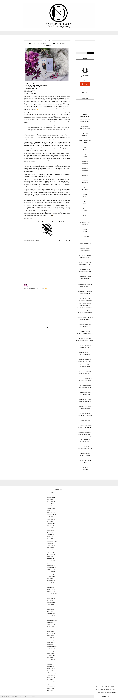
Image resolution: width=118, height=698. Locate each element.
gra (85, 147)
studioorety (85, 224)
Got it (109, 696)
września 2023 (50, 569)
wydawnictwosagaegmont (85, 415)
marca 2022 (49, 609)
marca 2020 (49, 662)
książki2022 (85, 173)
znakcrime (85, 469)
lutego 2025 (49, 532)
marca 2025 (49, 530)
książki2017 (85, 161)
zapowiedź (85, 467)
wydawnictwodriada (85, 298)
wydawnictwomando (85, 357)
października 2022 (51, 593)
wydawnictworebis (85, 408)
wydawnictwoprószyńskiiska (85, 404)
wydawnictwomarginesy (85, 359)
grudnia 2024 (50, 536)
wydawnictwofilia (85, 314)
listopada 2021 (50, 618)
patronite (85, 208)
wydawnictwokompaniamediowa (85, 333)
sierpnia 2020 (50, 651)
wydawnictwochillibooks (85, 276)
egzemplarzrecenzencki (85, 140)
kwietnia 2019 (50, 686)
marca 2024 (49, 556)
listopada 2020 (50, 644)
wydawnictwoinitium (85, 326)
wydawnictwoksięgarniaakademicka (85, 340)
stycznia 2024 (50, 560)
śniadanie (85, 229)
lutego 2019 (49, 690)
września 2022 (50, 596)
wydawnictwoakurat (85, 252)
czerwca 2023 (50, 576)
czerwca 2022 (50, 602)
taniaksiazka (85, 234)
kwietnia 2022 (50, 607)
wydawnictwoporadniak (85, 399)
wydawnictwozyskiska (85, 460)
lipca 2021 (49, 626)
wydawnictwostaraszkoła (85, 432)
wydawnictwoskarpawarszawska (85, 418)
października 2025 (51, 514)
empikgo (85, 142)
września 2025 (50, 516)
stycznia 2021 (50, 640)
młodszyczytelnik (85, 191)
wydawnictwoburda (85, 274)
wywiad (85, 465)
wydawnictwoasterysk (85, 259)
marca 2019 (49, 688)
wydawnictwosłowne (85, 422)
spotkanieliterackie (85, 222)
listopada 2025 (50, 512)
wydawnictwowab (85, 446)
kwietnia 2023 (50, 580)
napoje (85, 196)
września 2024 (50, 543)
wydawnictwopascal (85, 394)
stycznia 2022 (50, 613)
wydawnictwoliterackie (85, 352)
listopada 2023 (50, 565)
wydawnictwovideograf (85, 443)
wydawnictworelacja (85, 411)
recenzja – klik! (65, 104)
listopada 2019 (50, 670)
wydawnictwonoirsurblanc (85, 378)
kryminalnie (85, 159)
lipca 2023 (49, 574)
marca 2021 (49, 635)
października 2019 (51, 673)
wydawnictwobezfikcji (85, 264)
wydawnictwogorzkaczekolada (85, 317)
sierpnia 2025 (50, 519)
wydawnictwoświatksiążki (85, 436)
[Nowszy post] (24, 327)
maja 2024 (49, 552)
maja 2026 (49, 499)
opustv (85, 203)
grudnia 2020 (50, 642)
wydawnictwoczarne (85, 286)
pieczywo (85, 210)
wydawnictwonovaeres (85, 380)
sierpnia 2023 (50, 571)
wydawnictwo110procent (85, 243)
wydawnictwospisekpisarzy (85, 427)
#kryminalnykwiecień (85, 123)
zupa (85, 472)
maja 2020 (49, 657)
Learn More (104, 696)
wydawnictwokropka (85, 336)
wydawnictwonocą (85, 375)
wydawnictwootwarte (85, 392)
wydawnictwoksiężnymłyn (85, 343)
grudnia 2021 (50, 615)
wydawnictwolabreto (85, 345)
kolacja (85, 154)
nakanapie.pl (85, 194)
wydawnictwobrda (85, 269)
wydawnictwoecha (85, 305)
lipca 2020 (49, 653)
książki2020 (85, 168)
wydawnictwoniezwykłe (85, 373)
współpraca (85, 241)
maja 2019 (49, 683)
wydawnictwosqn (85, 429)
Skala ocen (43, 33)
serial (85, 217)
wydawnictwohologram (85, 324)
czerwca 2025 (50, 523)
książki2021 (85, 170)
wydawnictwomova (85, 366)
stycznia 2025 (50, 534)
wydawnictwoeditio (85, 310)
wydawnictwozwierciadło (85, 458)
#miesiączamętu (85, 126)
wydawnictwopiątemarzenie (85, 397)
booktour (85, 133)
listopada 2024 (50, 538)
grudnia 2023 (50, 563)
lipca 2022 (49, 600)
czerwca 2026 (50, 497)
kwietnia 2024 (50, 554)
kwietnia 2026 (50, 501)
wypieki (85, 462)
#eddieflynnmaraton (85, 121)
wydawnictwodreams (85, 296)
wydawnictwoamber (85, 257)
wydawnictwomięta (85, 364)
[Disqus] (47, 264)
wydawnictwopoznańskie (85, 401)
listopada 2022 (50, 591)
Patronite (55, 33)
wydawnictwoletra (85, 347)
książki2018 (85, 163)
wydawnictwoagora (85, 248)
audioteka (85, 130)
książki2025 (85, 180)
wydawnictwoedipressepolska (85, 307)
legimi (85, 187)
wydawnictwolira (85, 350)
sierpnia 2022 (50, 598)
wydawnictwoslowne (85, 420)
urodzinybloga (85, 236)
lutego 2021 (49, 637)
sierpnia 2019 (50, 677)
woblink (85, 238)
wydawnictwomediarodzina (85, 361)
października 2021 (51, 620)
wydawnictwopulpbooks (85, 406)
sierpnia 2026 (50, 492)
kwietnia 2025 (50, 527)
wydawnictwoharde (85, 319)
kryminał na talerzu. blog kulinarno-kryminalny (20, 696)
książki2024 (85, 177)
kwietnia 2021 (50, 633)
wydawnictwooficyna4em (85, 385)
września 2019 (50, 675)
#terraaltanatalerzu (85, 128)
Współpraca (63, 33)
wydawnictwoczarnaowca (85, 284)
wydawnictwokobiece (85, 331)
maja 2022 (49, 604)
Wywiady (90, 33)
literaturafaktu (85, 189)
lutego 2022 (49, 611)
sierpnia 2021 (50, 624)
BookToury (84, 33)
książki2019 (85, 166)
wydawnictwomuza (85, 368)
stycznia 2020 (50, 666)
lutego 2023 (49, 585)
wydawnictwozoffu (85, 455)
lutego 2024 (49, 558)
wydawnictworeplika (85, 413)
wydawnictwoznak (85, 453)
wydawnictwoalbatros (85, 255)
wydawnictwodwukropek (85, 303)
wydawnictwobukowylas (85, 271)
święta (85, 231)
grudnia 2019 (50, 668)
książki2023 (85, 175)
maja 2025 (49, 525)
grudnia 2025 (50, 510)
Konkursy (77, 33)
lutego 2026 (49, 505)
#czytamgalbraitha (85, 119)
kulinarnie (85, 184)
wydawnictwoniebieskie (85, 371)
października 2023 (51, 567)
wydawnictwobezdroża (85, 262)
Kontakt (49, 33)
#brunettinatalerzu (85, 116)
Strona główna (30, 33)
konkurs (85, 156)
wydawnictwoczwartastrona (85, 289)
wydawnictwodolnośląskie (85, 291)
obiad (85, 201)
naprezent (85, 198)
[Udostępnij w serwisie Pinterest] (69, 240)
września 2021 (50, 622)
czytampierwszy (85, 135)
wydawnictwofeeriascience (85, 312)
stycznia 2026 (50, 508)
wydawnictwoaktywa (85, 250)
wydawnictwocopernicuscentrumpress (85, 282)
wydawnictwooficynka (85, 387)
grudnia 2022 (50, 589)
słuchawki (85, 220)
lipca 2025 (49, 521)
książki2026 (85, 182)
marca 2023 (49, 582)
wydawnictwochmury (85, 278)
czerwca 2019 (50, 681)
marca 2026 (49, 503)
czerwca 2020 (50, 655)
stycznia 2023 (50, 587)
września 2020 (50, 648)
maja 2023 (49, 578)
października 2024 (51, 541)
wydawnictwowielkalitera (85, 448)
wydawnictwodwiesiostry (85, 300)
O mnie (36, 33)
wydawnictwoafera (85, 245)
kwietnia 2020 (50, 659)
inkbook (85, 149)
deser (85, 137)
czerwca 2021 (50, 629)
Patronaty (70, 33)
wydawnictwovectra (85, 439)
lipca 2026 (49, 494)
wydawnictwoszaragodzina (85, 434)
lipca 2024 (49, 547)
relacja (85, 215)
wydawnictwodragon (85, 293)
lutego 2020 (49, 664)
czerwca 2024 (50, 549)
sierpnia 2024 (50, 545)
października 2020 (51, 646)
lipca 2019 (49, 679)
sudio (85, 227)
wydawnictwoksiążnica (85, 338)
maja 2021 (49, 631)
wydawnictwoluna (85, 354)
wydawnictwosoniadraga (85, 425)
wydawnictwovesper (85, 441)
